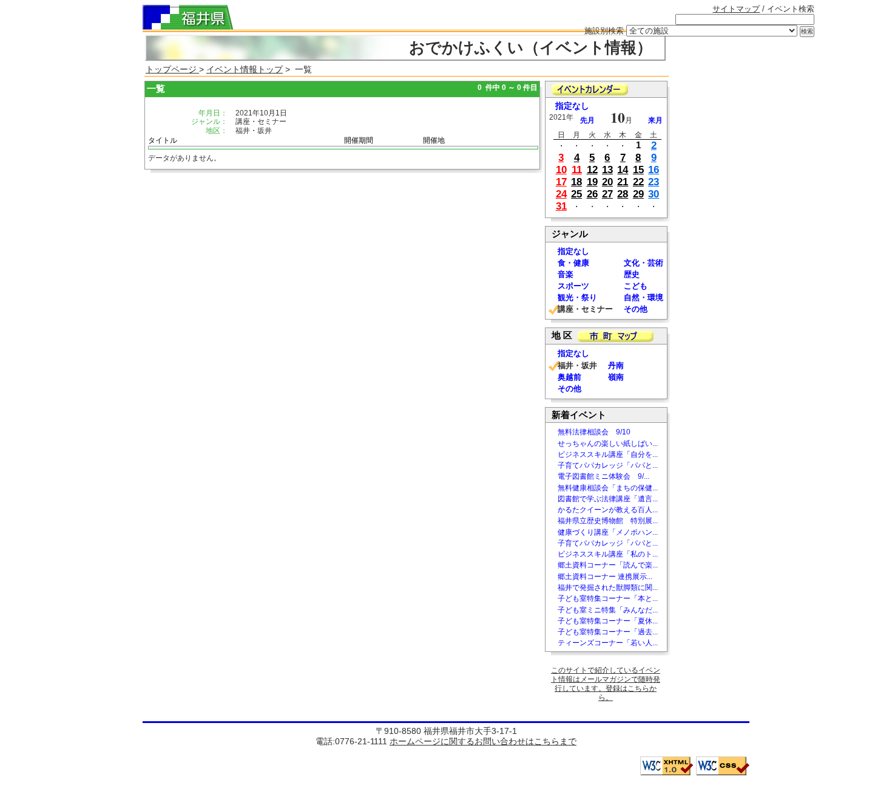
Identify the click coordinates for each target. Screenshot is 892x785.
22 (638, 182)
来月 (655, 120)
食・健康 (573, 262)
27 (607, 194)
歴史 (632, 274)
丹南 (616, 365)
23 (653, 182)
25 (576, 194)
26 (592, 194)
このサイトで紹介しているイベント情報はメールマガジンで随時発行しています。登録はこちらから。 (605, 684)
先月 (587, 120)
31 (561, 206)
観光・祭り (577, 297)
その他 (635, 309)
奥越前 (569, 377)
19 (592, 182)
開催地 (434, 140)
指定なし (572, 106)
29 (638, 194)
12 (592, 170)
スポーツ (573, 285)
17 (561, 182)
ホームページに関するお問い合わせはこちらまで (483, 741)
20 (607, 182)
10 (561, 170)
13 (607, 170)
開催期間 (358, 140)
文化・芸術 (643, 262)
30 (653, 194)
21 (622, 182)
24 (561, 194)
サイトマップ (736, 8)
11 (577, 170)
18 (576, 182)
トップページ (172, 69)
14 (622, 170)
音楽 (565, 274)
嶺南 (616, 377)
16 (653, 170)
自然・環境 (643, 297)
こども (635, 285)
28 (622, 194)
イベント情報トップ (244, 69)
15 (638, 170)
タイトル (162, 140)
